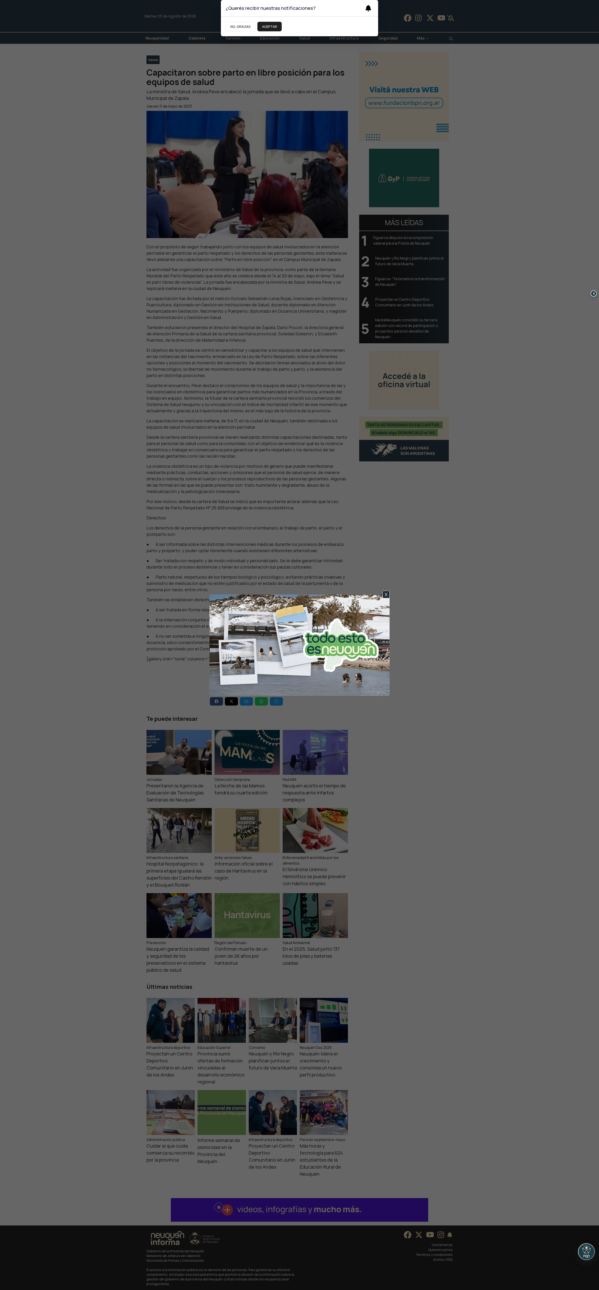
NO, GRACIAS (240, 26)
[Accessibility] (586, 1251)
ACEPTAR (269, 26)
